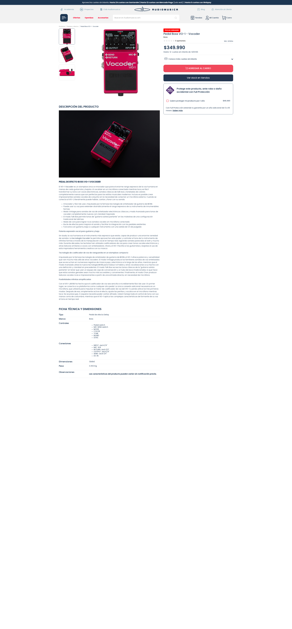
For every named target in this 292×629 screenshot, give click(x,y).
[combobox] (146, 17)
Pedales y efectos (72, 26)
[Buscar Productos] (176, 18)
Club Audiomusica (111, 9)
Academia (69, 9)
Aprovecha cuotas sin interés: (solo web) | (146, 2)
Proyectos (89, 9)
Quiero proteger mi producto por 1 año (187, 101)
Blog (203, 9)
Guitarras (62, 26)
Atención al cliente (223, 9)
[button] (120, 63)
